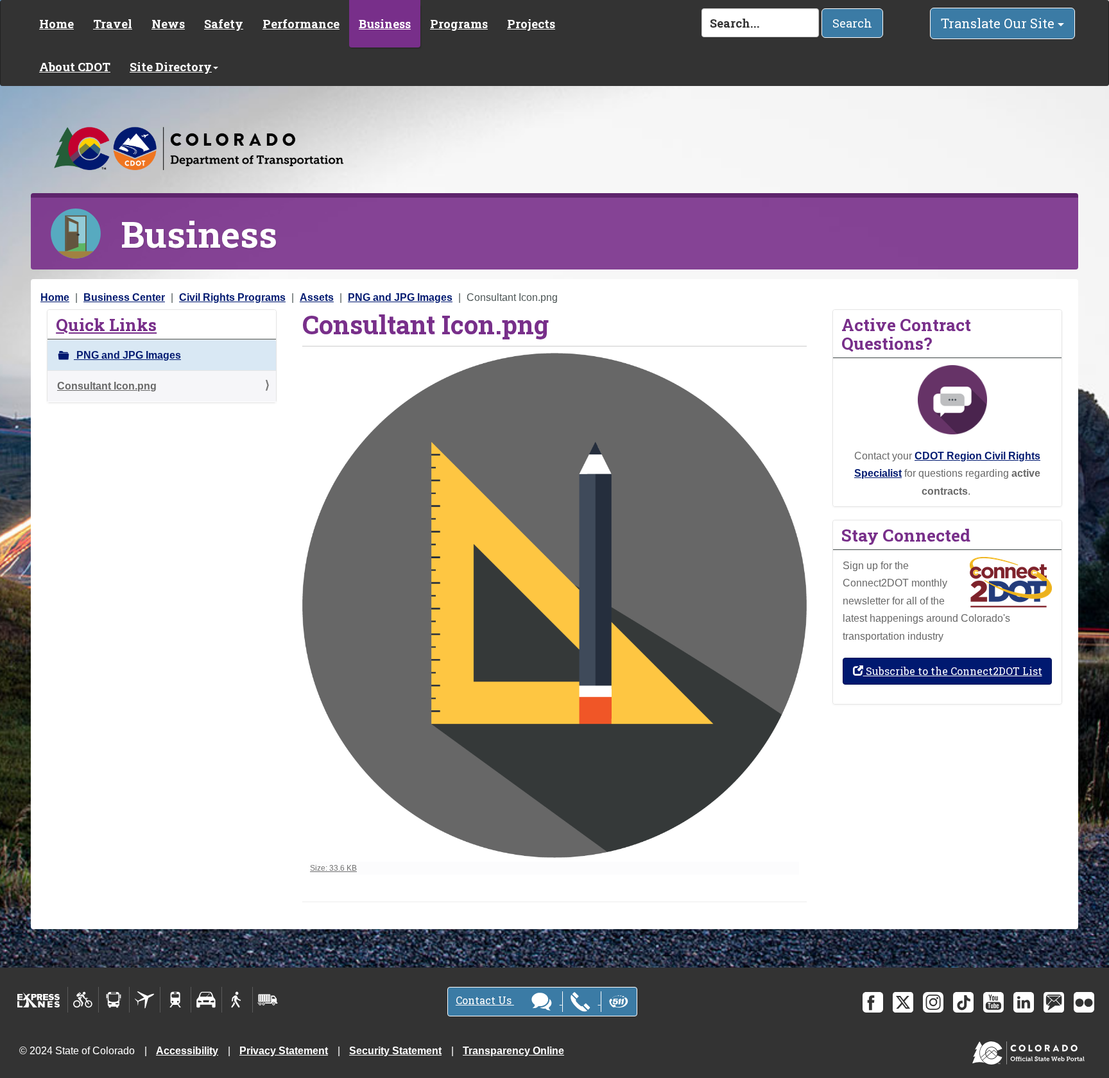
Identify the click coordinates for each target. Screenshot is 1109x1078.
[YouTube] (993, 1002)
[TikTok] (963, 1002)
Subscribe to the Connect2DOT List (952, 671)
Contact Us (485, 1000)
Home (56, 23)
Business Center (124, 297)
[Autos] (206, 1000)
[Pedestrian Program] (237, 1000)
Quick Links (106, 324)
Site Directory (171, 66)
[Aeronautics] (144, 1000)
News (168, 23)
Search (852, 23)
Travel (112, 23)
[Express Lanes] (39, 1000)
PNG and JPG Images (400, 297)
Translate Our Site (999, 23)
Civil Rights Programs (232, 297)
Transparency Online (513, 1050)
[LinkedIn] (1023, 1002)
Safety (223, 23)
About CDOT (74, 66)
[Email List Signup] (1053, 1002)
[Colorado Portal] (1031, 1050)
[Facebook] (872, 1002)
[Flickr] (1084, 1002)
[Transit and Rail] (114, 1000)
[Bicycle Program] (83, 1000)
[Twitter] (903, 1002)
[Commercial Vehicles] (267, 1000)
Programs (459, 23)
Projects (531, 23)
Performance (301, 23)
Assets (317, 297)
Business (385, 23)
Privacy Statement (283, 1050)
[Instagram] (933, 1002)
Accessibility (187, 1050)
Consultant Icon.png (107, 386)
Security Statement (395, 1050)
